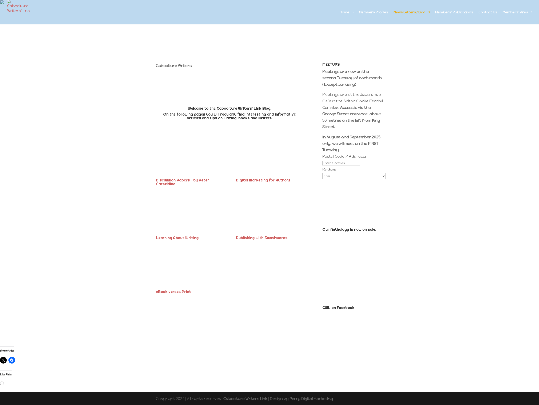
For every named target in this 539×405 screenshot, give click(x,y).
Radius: (329, 169)
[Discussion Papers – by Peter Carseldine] (189, 152)
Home (344, 12)
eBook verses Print (173, 291)
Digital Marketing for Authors (263, 180)
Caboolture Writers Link (245, 398)
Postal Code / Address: (344, 156)
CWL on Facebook (338, 307)
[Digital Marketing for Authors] (269, 152)
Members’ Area (515, 12)
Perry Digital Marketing (311, 398)
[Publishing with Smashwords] (269, 210)
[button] (326, 183)
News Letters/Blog (410, 12)
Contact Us (488, 12)
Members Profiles (373, 12)
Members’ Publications (454, 12)
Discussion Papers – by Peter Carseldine (182, 182)
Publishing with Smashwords (261, 237)
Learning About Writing (177, 237)
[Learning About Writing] (189, 210)
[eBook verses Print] (189, 264)
